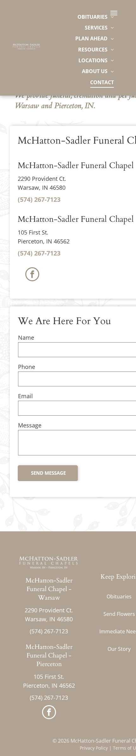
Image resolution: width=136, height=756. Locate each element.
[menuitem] (96, 16)
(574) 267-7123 (39, 199)
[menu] (114, 13)
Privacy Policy (94, 748)
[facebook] (32, 275)
